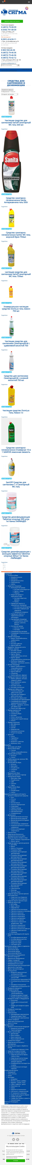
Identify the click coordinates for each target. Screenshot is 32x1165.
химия (10, 1075)
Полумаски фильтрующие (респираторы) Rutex (19, 863)
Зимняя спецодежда (14, 636)
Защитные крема (16, 941)
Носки (13, 736)
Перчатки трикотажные (18, 927)
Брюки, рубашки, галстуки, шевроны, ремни (19, 679)
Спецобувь (8, 745)
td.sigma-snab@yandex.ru (8, 63)
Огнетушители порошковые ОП (20, 979)
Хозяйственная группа (11, 1070)
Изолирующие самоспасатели (20, 1014)
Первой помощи (16, 808)
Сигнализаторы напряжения (19, 824)
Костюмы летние (16, 652)
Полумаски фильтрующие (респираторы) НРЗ (19, 884)
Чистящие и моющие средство (17, 1053)
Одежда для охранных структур (17, 677)
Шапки (13, 584)
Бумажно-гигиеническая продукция (18, 1026)
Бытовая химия (16, 69)
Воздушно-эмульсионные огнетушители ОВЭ (19, 973)
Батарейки (14, 1079)
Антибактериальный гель (19, 939)
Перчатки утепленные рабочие (20, 928)
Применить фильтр (7, 90)
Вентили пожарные (14, 956)
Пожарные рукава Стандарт (19, 995)
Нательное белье (13, 948)
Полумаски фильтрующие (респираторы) (19, 852)
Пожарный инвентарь (14, 1009)
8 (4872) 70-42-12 (8, 57)
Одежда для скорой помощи (19, 719)
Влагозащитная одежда (18, 587)
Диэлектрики (12, 815)
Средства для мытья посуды (19, 1058)
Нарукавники (15, 907)
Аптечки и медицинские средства (18, 796)
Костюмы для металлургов (22, 607)
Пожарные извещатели (15, 988)
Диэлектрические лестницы (19, 816)
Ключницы (14, 1000)
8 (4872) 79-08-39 (8, 27)
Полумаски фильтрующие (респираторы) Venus (19, 870)
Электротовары (15, 1100)
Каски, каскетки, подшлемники (20, 839)
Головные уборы (13, 575)
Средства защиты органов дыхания (18, 843)
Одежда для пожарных (21, 612)
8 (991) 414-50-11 (8, 39)
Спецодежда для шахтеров (19, 631)
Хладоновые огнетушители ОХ (20, 986)
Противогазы (15, 886)
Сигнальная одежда (17, 626)
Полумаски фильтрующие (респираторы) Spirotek (19, 866)
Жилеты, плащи (19, 628)
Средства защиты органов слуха (17, 900)
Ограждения (11, 1072)
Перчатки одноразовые (18, 918)
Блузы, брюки (15, 712)
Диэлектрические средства (19, 818)
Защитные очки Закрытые (19, 897)
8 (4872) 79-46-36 (8, 52)
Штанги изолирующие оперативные (18, 829)
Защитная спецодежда (14, 586)
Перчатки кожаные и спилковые (21, 911)
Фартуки (16, 593)
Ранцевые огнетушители (18, 984)
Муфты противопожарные (16, 969)
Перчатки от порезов (17, 920)
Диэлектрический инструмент (20, 820)
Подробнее (4, 129)
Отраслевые (14, 806)
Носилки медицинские (18, 804)
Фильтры (14, 890)
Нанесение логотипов (17, 731)
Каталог (9, 69)
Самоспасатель (12, 1012)
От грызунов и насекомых (19, 1093)
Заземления (14, 822)
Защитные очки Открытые (19, 899)
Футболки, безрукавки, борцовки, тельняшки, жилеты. (20, 662)
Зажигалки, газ (15, 1086)
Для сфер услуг (15, 724)
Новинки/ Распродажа (11, 1102)
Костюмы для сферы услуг (19, 698)
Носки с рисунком (16, 717)
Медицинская (15, 729)
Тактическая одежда (14, 951)
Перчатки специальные (18, 925)
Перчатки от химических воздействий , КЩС (18, 922)
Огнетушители (12, 970)
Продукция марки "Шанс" (18, 1016)
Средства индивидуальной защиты (15, 794)
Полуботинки (15, 768)
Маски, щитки (15, 841)
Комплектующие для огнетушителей (19, 965)
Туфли (13, 785)
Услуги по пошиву (16, 733)
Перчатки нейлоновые (18, 914)
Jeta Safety (14, 844)
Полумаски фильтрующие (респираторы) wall (19, 873)
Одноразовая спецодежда (19, 619)
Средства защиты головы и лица (17, 838)
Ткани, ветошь (12, 1074)
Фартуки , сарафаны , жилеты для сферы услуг (20, 705)
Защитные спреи (16, 942)
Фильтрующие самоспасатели (20, 1018)
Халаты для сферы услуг (18, 708)
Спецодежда (8, 573)
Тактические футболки (14, 953)
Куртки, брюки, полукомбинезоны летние (19, 655)
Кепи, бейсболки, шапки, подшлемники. (18, 683)
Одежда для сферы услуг (15, 689)
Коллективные (15, 803)
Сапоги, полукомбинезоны (19, 752)
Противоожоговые (16, 811)
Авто (12, 797)
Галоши (13, 750)
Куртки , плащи (19, 591)
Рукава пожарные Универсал (20, 997)
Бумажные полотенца (17, 1028)
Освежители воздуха (14, 1040)
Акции (6, 1103)
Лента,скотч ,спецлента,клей (19, 1091)
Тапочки (13, 783)
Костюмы (17, 629)
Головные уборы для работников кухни (17, 691)
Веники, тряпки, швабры (18, 1081)
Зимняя (13, 726)
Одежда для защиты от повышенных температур (19, 604)
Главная (3, 69)
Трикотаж (11, 734)
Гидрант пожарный (14, 960)
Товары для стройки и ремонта (20, 1098)
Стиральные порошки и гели (20, 1049)
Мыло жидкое (15, 1035)
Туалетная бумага (16, 1030)
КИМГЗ (13, 801)
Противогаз (11, 1011)
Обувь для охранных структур (17, 775)
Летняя (13, 727)
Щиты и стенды (12, 1023)
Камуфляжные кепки (17, 580)
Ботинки (13, 755)
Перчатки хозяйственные (18, 930)
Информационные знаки (15, 963)
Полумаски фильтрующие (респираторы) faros (19, 859)
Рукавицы (14, 932)
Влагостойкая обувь (14, 748)
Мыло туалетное (16, 1037)
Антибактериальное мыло (19, 937)
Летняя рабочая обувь (14, 762)
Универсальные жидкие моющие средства (18, 1060)
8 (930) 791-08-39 (8, 29)
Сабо (12, 782)
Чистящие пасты (16, 944)
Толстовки (14, 740)
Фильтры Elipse (15, 892)
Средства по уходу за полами (16, 1051)
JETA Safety (14, 904)
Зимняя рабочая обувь (15, 754)
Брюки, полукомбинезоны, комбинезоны (19, 639)
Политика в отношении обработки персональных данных (14, 1157)
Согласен (15, 1160)
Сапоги (13, 757)
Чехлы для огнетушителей (16, 1021)
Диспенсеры (14, 1033)
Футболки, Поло (16, 743)
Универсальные (16, 813)
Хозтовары (11, 1077)
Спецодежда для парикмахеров (20, 699)
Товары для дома (16, 1096)
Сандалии (14, 769)
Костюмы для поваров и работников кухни (18, 695)
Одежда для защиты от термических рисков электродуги (18, 615)
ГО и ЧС (13, 799)
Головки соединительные (16, 962)
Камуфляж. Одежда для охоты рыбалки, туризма (17, 648)
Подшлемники (15, 582)
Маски (13, 846)
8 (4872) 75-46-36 (8, 55)
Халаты (16, 601)
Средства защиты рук (14, 902)
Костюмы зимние (16, 650)
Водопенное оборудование (16, 958)
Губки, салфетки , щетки (18, 1084)
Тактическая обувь (13, 949)
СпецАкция (14, 673)
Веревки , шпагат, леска (18, 1082)
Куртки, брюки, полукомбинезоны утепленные (20, 658)
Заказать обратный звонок (12, 21)
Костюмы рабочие (16, 643)
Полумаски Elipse (16, 850)
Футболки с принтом (17, 741)
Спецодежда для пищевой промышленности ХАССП (19, 702)
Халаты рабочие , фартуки (19, 675)
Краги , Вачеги (15, 906)
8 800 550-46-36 (8, 50)
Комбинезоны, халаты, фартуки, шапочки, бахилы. (21, 622)
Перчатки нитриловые (18, 916)
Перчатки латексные (17, 913)
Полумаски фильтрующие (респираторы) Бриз (19, 880)
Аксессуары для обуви (14, 747)
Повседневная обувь (14, 776)
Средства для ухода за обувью (20, 1095)
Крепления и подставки (15, 967)
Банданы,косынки (16, 577)
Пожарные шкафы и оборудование (18, 998)
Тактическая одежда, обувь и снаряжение (17, 946)
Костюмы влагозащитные (22, 589)
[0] (3, 2)
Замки (13, 1088)
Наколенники (12, 832)
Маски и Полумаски (17, 848)
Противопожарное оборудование (15, 955)
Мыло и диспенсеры (14, 1032)
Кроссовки (14, 766)
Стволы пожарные (13, 1019)
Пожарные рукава (13, 990)
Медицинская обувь (14, 773)
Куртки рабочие (16, 645)
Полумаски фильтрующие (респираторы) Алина (19, 877)
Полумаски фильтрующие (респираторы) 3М (19, 856)
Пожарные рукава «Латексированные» (17, 992)
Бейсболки (14, 579)
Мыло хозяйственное (17, 1039)
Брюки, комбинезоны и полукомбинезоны (18, 667)
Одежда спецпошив (14, 722)
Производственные (17, 810)
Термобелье (14, 738)
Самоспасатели (15, 888)
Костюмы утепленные (17, 687)
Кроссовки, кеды (16, 778)
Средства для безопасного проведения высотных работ (16, 835)
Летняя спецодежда (14, 664)
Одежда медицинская (14, 710)
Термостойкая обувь (14, 787)
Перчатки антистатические (19, 909)
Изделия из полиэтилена (18, 1089)
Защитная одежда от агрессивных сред (17, 595)
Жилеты (13, 642)
